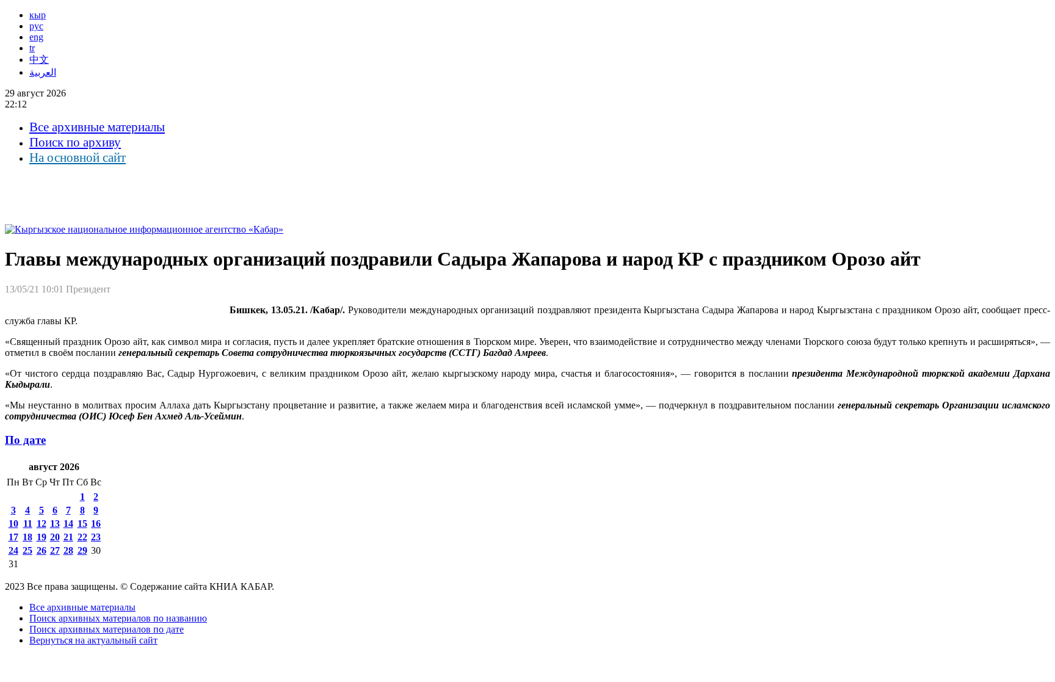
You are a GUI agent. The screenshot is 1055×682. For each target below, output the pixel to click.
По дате (25, 440)
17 (13, 537)
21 (68, 537)
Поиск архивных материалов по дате (106, 629)
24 (13, 550)
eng (36, 37)
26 (41, 550)
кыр (37, 15)
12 (41, 523)
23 (96, 537)
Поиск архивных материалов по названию (118, 618)
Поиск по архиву (75, 142)
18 (27, 537)
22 (82, 537)
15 (82, 523)
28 (68, 550)
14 (68, 523)
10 (13, 523)
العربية (42, 72)
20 (55, 537)
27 (55, 550)
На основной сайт (77, 157)
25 (27, 550)
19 (41, 537)
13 (55, 523)
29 (82, 550)
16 (96, 523)
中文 (39, 59)
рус (36, 26)
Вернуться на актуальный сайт (93, 640)
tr (32, 48)
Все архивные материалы (97, 127)
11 (27, 523)
